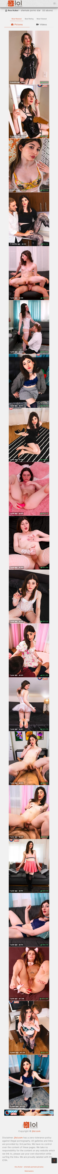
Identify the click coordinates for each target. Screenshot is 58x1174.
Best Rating (29, 19)
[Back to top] (54, 1160)
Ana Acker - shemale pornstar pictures (29, 1167)
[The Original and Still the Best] (29, 1115)
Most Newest (17, 19)
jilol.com (36, 1131)
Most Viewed (42, 19)
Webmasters (29, 1171)
